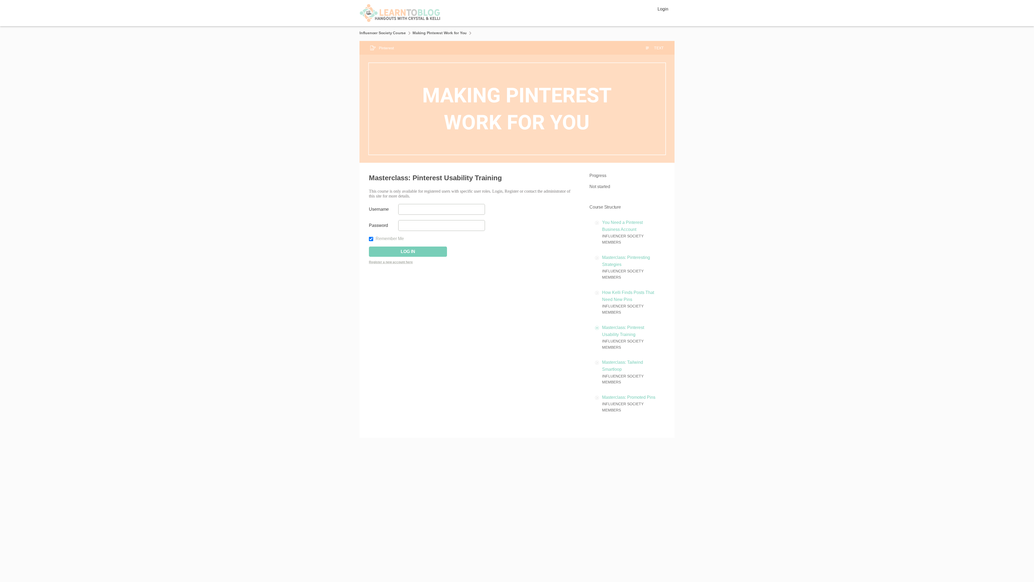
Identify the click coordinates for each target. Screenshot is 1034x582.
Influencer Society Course (382, 33)
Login (663, 9)
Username (379, 209)
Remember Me (389, 238)
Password (378, 225)
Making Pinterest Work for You (440, 33)
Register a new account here (391, 262)
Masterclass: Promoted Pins (628, 397)
